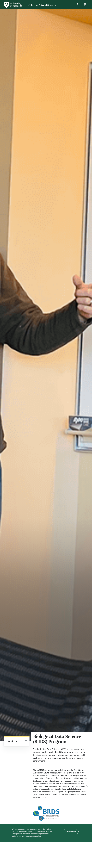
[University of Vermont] (13, 8)
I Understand (71, 832)
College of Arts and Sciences (42, 5)
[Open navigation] (25, 741)
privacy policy (35, 836)
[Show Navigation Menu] (85, 4)
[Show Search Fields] (77, 4)
